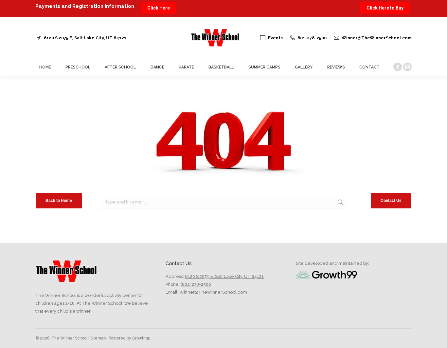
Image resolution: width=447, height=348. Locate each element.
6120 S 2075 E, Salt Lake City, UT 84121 (85, 37)
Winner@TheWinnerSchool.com (377, 37)
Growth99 (141, 338)
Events (275, 37)
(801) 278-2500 (196, 284)
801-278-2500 (312, 37)
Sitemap (97, 338)
